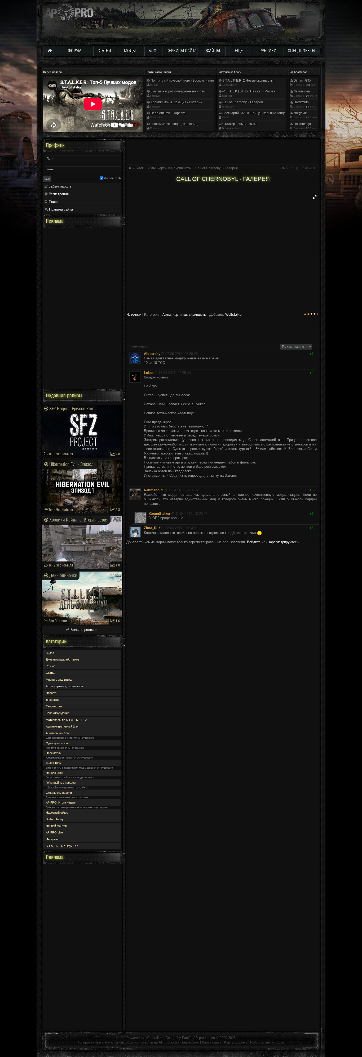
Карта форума (235, 1042)
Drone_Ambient (230, 128)
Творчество (54, 706)
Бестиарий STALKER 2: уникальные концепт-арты (260, 113)
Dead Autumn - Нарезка (168, 113)
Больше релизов (83, 630)
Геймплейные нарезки (61, 782)
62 (307, 128)
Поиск (53, 202)
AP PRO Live (54, 832)
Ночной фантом (56, 825)
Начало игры (54, 772)
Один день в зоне (57, 743)
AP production (204, 1038)
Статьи (50, 672)
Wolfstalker (156, 117)
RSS (253, 1042)
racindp (154, 85)
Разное (50, 666)
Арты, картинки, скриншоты (169, 168)
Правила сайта (60, 209)
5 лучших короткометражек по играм (177, 91)
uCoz (281, 1042)
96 (307, 96)
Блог (139, 168)
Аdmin (225, 117)
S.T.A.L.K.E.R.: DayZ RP (62, 846)
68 (307, 117)
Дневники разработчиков (62, 659)
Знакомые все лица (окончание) (174, 124)
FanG (187, 1038)
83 (307, 106)
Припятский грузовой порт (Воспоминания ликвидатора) (193, 80)
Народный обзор (57, 812)
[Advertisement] (222, 151)
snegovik (155, 96)
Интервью (52, 839)
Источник (133, 314)
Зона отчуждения (57, 713)
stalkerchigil (302, 124)
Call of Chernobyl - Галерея (242, 102)
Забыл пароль (59, 186)
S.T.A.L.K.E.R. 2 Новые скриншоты (247, 80)
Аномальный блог (58, 733)
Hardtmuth (301, 102)
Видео (50, 652)
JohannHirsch (229, 85)
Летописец (301, 91)
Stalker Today (55, 819)
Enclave (154, 128)
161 (307, 85)
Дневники (52, 699)
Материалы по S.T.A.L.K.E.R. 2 (66, 719)
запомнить (112, 178)
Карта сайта (211, 1042)
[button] (314, 197)
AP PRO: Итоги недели (61, 802)
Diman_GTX (302, 80)
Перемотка (53, 753)
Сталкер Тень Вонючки (239, 124)
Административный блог (62, 726)
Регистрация (58, 194)
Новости (51, 692)
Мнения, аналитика (59, 679)
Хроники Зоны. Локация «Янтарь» (176, 102)
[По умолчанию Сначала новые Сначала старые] (296, 346)
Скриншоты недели (59, 792)
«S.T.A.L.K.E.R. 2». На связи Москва (248, 91)
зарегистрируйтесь (283, 542)
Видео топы (53, 762)
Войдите (254, 542)
